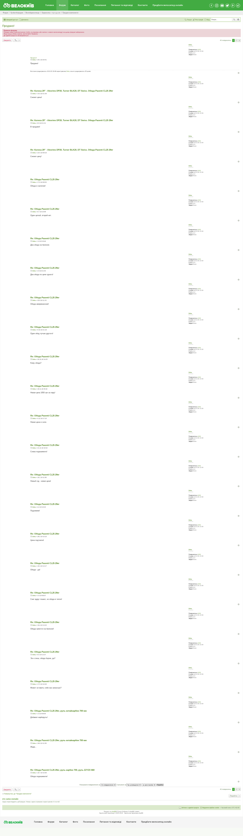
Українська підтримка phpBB (133, 813)
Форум (62, 5)
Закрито (7, 40)
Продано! (8, 25)
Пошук (234, 19)
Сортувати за (121, 785)
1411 (199, 49)
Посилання (100, 5)
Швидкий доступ (12, 20)
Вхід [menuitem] (208, 20)
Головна (49, 5)
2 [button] (236, 40)
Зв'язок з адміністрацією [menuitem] (190, 807)
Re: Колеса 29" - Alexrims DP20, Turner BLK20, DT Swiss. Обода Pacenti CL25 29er (71, 91)
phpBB (114, 811)
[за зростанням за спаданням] (149, 785)
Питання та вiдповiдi (122, 5)
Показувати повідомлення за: (89, 785)
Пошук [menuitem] (189, 20)
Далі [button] (239, 40)
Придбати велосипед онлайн (168, 5)
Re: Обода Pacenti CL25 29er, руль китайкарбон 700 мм (58, 711)
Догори (238, 73)
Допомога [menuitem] (24, 20)
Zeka (190, 45)
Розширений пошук (238, 19)
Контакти (143, 5)
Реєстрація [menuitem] (199, 20)
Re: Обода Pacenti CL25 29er (44, 179)
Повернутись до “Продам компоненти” (18, 794)
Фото (86, 5)
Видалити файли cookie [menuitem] (210, 807)
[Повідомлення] (31, 60)
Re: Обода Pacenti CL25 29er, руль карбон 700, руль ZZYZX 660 (62, 770)
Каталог (75, 5)
